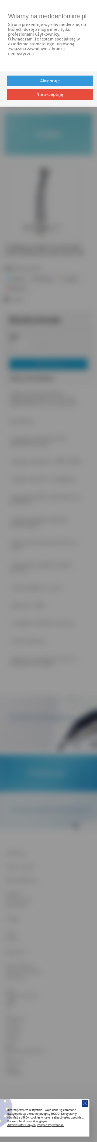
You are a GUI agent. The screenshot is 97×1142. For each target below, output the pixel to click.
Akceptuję (50, 81)
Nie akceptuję (49, 94)
